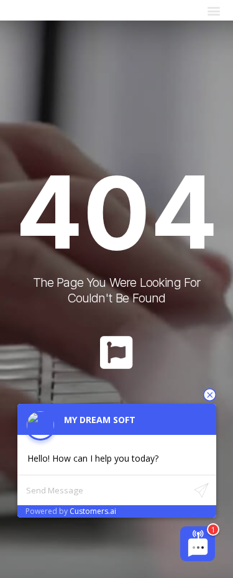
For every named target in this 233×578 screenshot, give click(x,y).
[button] (213, 10)
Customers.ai (93, 511)
